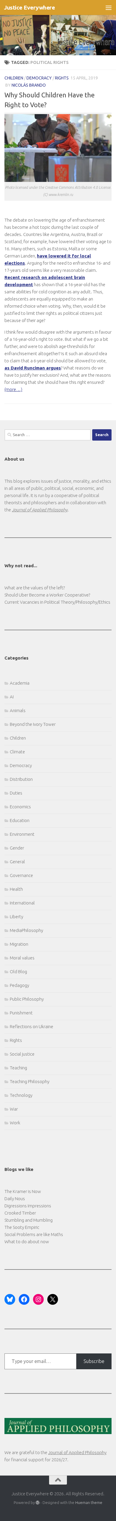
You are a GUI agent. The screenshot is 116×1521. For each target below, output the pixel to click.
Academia (19, 683)
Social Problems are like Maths (33, 1234)
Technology (21, 1095)
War (14, 1108)
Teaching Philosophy (29, 1081)
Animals (18, 710)
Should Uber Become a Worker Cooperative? (47, 594)
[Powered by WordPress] (38, 1503)
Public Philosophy (27, 999)
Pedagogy (19, 985)
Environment (22, 834)
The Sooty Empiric (21, 1227)
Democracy (39, 78)
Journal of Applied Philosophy (77, 1452)
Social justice (22, 1054)
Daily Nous (14, 1198)
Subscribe (94, 1361)
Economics (20, 806)
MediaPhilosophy (26, 930)
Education (19, 820)
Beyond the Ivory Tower (33, 724)
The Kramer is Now (22, 1191)
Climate (17, 751)
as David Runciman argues (32, 367)
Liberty (16, 916)
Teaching (18, 1067)
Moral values (22, 957)
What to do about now (26, 1241)
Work (15, 1122)
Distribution (21, 779)
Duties (16, 792)
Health (16, 889)
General (17, 861)
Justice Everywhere (29, 7)
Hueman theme (88, 1502)
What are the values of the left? (34, 587)
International (22, 902)
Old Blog (18, 971)
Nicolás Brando (29, 85)
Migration (19, 944)
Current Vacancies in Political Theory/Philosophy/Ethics (57, 602)
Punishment (21, 1012)
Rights (62, 78)
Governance (21, 875)
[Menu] (108, 7)
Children (13, 78)
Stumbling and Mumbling (28, 1220)
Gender (17, 847)
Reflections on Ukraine (31, 1026)
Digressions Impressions (27, 1205)
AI (12, 696)
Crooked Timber (20, 1212)
